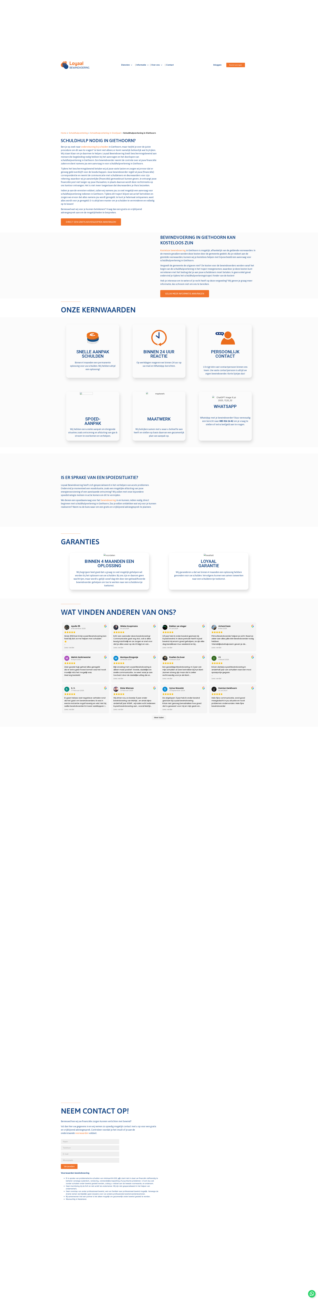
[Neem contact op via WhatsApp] (312, 1294)
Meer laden (159, 717)
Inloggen (217, 65)
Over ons (155, 65)
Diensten (125, 65)
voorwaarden (81, 1133)
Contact (170, 65)
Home (63, 133)
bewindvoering (108, 500)
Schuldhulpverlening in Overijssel (105, 133)
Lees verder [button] (69, 648)
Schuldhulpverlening (78, 133)
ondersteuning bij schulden (94, 146)
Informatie (141, 65)
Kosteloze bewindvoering (173, 250)
